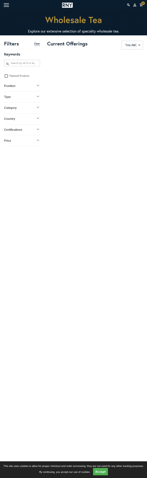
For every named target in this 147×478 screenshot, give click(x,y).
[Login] (134, 5)
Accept (100, 472)
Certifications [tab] (13, 129)
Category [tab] (10, 107)
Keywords (12, 54)
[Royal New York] (67, 5)
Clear (37, 43)
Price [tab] (7, 140)
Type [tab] (7, 96)
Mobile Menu (6, 5)
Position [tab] (9, 85)
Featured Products (19, 75)
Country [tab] (9, 118)
